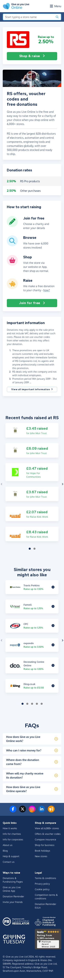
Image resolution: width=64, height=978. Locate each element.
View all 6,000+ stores (47, 828)
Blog (5, 850)
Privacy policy (42, 883)
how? (46, 290)
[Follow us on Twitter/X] (22, 811)
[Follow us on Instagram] (32, 811)
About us (7, 845)
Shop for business (44, 845)
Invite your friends (13, 902)
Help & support (11, 856)
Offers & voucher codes (48, 833)
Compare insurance (45, 839)
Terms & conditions (45, 878)
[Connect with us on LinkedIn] (41, 811)
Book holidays (42, 850)
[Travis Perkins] (53, 587)
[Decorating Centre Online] (53, 665)
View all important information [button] (30, 389)
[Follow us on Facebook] (13, 811)
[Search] (57, 17)
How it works (10, 828)
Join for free (29, 303)
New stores (41, 856)
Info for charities (12, 833)
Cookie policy (42, 889)
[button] (18, 39)
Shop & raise (29, 56)
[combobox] (28, 17)
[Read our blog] (51, 811)
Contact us (9, 861)
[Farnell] (53, 606)
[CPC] (53, 625)
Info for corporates (13, 839)
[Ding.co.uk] (53, 685)
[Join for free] (12, 225)
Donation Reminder (13, 896)
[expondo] (53, 645)
